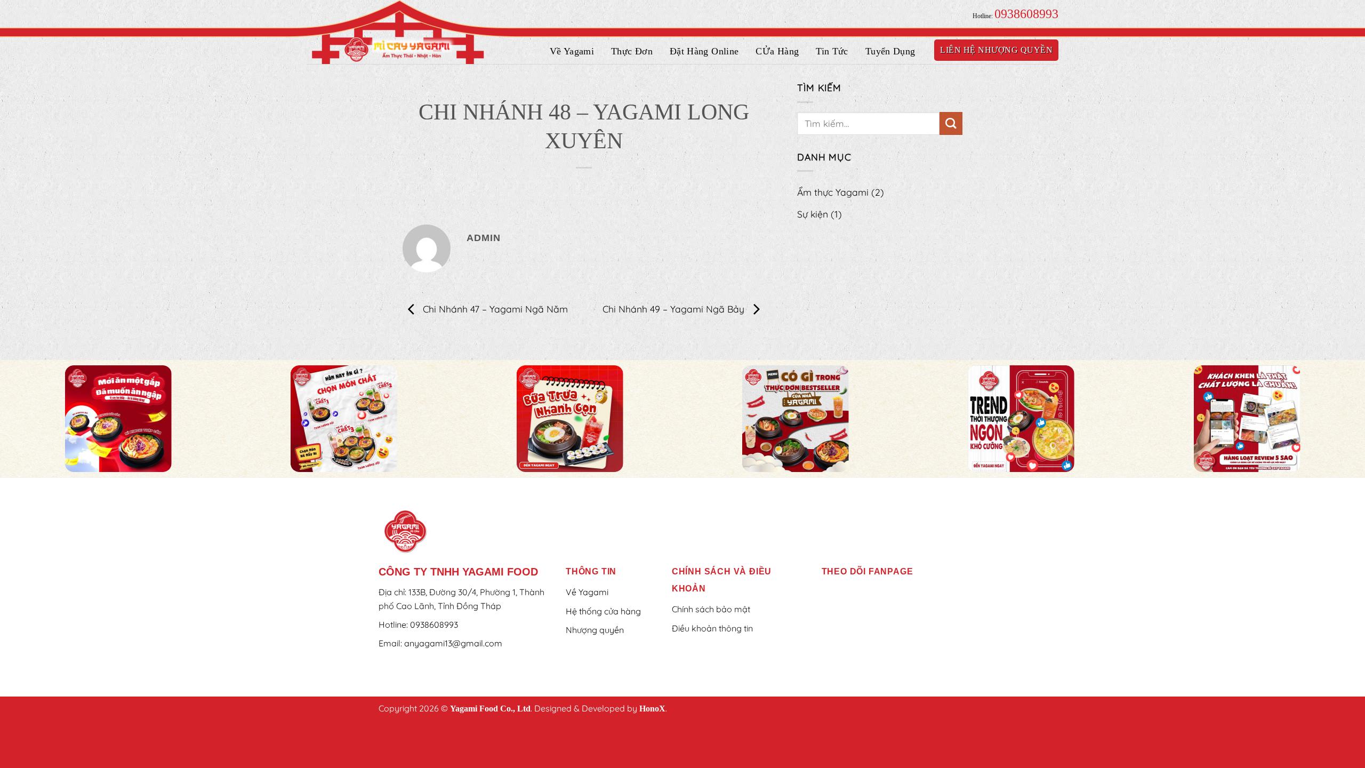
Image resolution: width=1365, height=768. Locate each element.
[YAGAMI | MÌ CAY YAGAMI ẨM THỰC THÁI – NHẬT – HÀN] (400, 49)
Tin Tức (832, 51)
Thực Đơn (632, 51)
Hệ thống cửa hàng (603, 611)
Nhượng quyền (595, 630)
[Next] (1319, 419)
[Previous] (45, 419)
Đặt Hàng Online (704, 51)
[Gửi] (951, 123)
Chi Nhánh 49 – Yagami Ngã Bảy (675, 308)
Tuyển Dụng (890, 51)
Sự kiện (819, 214)
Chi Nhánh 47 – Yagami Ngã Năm (494, 308)
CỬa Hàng (777, 51)
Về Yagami (572, 51)
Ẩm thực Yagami (840, 192)
